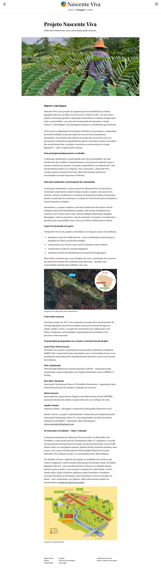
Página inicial (48, 558)
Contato (61, 558)
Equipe (46, 560)
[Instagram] (156, 4)
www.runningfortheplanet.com (59, 424)
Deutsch (71, 10)
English (90, 10)
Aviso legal (62, 563)
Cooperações (48, 563)
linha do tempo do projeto (71, 482)
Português (81, 10)
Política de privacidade (67, 560)
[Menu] (4, 4)
